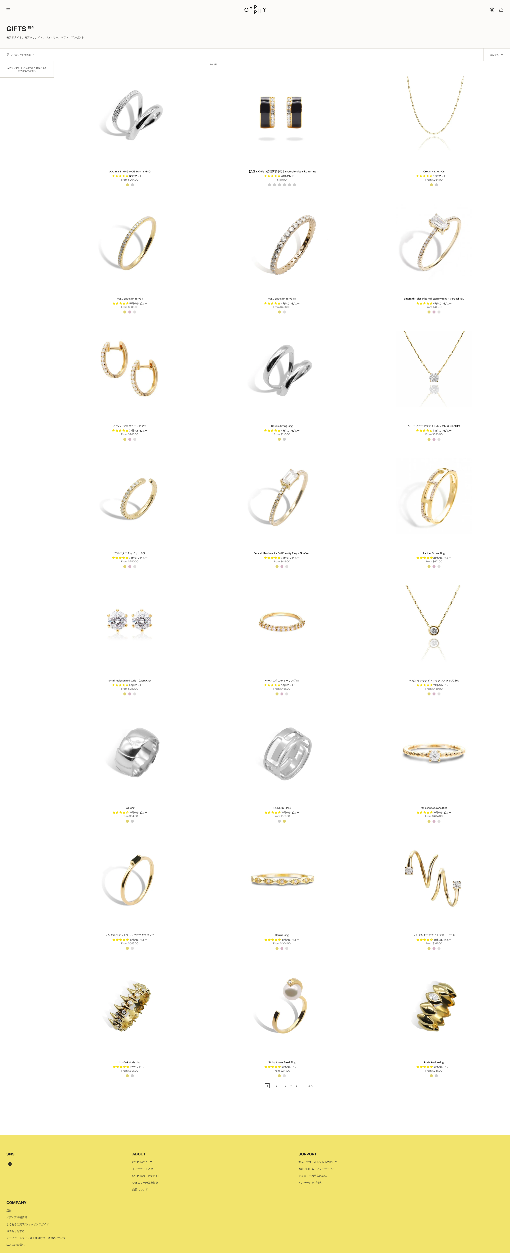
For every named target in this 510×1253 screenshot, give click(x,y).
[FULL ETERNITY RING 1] (130, 241)
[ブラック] (269, 184)
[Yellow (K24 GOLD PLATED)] (431, 184)
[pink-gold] (129, 312)
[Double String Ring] (282, 369)
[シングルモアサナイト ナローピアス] (434, 878)
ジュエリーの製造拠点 (145, 1182)
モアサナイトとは (142, 1169)
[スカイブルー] (294, 184)
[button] (120, 176)
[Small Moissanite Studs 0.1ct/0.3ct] (130, 623)
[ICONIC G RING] (282, 750)
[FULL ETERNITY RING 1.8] (282, 241)
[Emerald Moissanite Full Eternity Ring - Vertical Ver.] (434, 241)
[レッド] (279, 184)
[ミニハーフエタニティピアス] (130, 369)
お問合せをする (15, 1231)
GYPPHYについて (142, 1162)
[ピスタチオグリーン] (284, 184)
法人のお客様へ (15, 1244)
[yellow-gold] (124, 312)
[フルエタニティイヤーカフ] (130, 496)
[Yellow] (279, 312)
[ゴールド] (127, 184)
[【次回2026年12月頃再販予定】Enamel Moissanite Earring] (282, 114)
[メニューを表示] (8, 9)
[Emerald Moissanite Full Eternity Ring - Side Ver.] (282, 496)
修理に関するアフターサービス (316, 1169)
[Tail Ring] (130, 750)
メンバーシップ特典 (310, 1182)
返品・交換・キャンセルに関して (317, 1162)
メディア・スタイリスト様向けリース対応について (36, 1238)
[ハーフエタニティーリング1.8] (282, 623)
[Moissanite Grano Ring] (434, 750)
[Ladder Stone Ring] (434, 496)
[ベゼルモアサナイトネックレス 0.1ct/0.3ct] (434, 623)
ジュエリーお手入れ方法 (312, 1176)
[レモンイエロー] (289, 184)
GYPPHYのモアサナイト (146, 1176)
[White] (284, 312)
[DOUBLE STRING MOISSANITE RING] (130, 114)
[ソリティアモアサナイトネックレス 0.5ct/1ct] (434, 369)
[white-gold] (134, 312)
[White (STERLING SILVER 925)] (436, 184)
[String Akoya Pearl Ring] (282, 1005)
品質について (140, 1189)
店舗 (9, 1210)
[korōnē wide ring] (434, 1005)
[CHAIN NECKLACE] (434, 114)
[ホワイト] (132, 184)
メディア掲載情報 (16, 1217)
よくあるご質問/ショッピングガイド (27, 1224)
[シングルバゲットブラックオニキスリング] (130, 878)
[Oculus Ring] (282, 878)
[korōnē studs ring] (130, 1005)
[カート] (501, 9)
